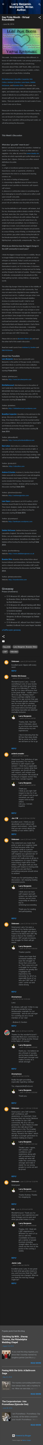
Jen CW (14, 818)
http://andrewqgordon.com (18, 496)
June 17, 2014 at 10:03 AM (28, 1047)
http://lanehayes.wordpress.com (20, 522)
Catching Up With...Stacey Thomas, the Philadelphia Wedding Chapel (15, 1339)
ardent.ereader (17, 754)
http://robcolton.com (16, 466)
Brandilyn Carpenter (22, 79)
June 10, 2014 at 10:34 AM (28, 888)
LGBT (5, 652)
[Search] (39, 5)
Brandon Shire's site (25, 339)
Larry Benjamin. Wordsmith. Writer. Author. (21, 7)
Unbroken (14, 652)
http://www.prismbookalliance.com (21, 440)
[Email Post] (3, 642)
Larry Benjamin (25, 716)
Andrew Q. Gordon (29, 347)
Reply (13, 671)
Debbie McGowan (18, 676)
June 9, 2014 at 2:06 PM (27, 785)
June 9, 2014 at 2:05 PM (27, 718)
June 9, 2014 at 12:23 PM (20, 678)
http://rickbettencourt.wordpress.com (22, 408)
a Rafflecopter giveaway (11, 630)
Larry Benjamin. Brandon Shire (25, 647)
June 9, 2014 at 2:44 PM (28, 839)
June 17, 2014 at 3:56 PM (20, 1265)
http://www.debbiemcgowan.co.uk (21, 554)
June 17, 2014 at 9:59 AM (28, 1191)
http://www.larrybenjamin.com (19, 379)
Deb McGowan (7, 350)
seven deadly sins (33, 153)
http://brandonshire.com (17, 580)
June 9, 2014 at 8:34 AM (28, 661)
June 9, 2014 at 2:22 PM (27, 818)
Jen (13, 1031)
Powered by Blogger (23, 1436)
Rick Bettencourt (8, 79)
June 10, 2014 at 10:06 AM (28, 948)
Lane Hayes (26, 82)
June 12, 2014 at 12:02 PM (29, 1181)
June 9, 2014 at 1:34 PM (20, 756)
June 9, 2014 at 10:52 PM (28, 924)
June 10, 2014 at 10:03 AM (21, 999)
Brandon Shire (18, 85)
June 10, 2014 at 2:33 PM (20, 1076)
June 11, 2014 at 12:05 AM (29, 1108)
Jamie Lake (16, 1263)
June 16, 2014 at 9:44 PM (24, 1209)
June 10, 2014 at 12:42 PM (24, 1031)
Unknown (15, 661)
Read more (36, 1363)
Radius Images (26, 1440)
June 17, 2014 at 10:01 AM (28, 1144)
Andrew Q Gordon (14, 82)
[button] (39, 18)
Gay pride (6, 647)
